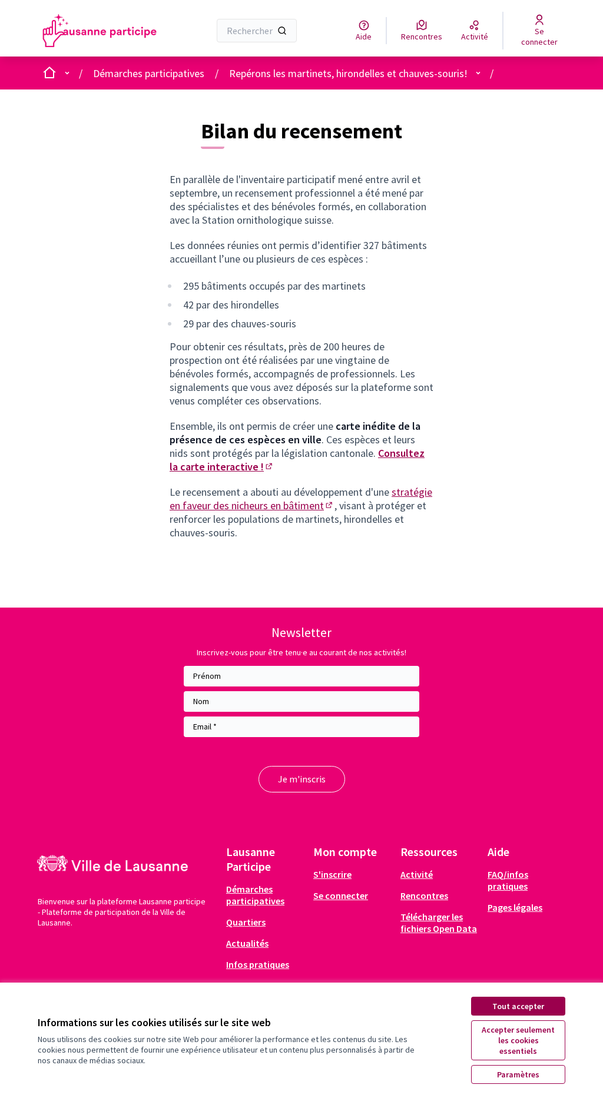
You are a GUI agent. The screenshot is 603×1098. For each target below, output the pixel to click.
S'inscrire (332, 874)
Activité (416, 874)
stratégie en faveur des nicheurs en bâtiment (301, 498)
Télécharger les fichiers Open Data (438, 922)
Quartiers (246, 922)
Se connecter (340, 895)
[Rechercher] (282, 30)
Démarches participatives (148, 73)
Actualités (247, 943)
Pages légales (515, 907)
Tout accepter (518, 1006)
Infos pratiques (257, 964)
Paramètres (518, 1074)
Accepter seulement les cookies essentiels (518, 1040)
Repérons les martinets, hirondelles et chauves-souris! (348, 73)
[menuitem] (265, 895)
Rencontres (424, 895)
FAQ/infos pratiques (508, 880)
